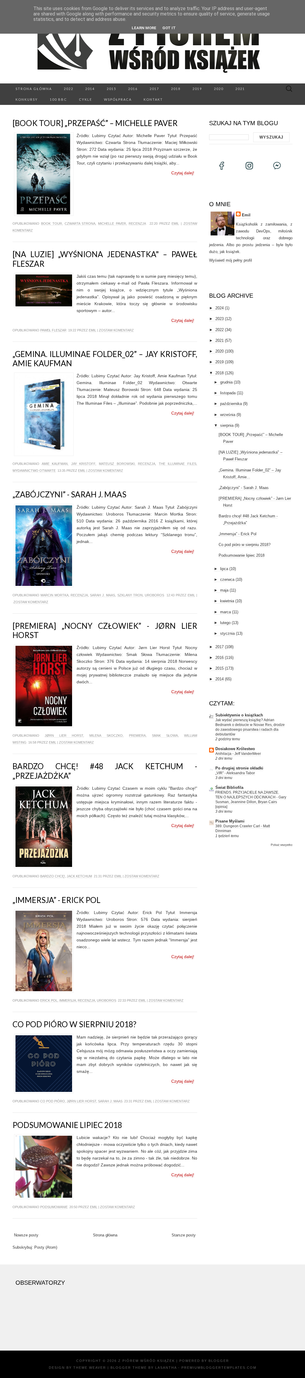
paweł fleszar (53, 330)
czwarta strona (80, 223)
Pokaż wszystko (281, 844)
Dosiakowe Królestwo (235, 749)
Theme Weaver (89, 1367)
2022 (68, 89)
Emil (175, 223)
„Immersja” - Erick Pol (56, 900)
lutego (225, 622)
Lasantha (166, 1367)
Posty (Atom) (45, 1247)
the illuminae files (177, 463)
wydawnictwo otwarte (34, 470)
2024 (219, 308)
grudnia (226, 382)
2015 (111, 89)
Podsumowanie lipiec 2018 (67, 1125)
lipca (224, 569)
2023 (219, 318)
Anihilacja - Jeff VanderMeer (238, 754)
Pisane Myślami (230, 821)
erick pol (48, 1000)
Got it (169, 28)
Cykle (85, 99)
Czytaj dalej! (182, 172)
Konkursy (26, 99)
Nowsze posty (26, 1235)
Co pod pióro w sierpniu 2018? (74, 1024)
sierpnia (227, 425)
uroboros (154, 595)
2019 (197, 89)
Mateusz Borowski (117, 463)
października (231, 403)
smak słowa (165, 735)
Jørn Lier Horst (64, 735)
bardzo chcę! (52, 876)
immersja (67, 1000)
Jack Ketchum (79, 876)
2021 (240, 89)
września (227, 414)
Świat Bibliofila (229, 787)
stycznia (227, 633)
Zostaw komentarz (116, 330)
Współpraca (118, 99)
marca (225, 612)
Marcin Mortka (55, 595)
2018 (175, 89)
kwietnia (227, 601)
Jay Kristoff (83, 463)
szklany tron (130, 595)
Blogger (218, 1361)
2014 (90, 89)
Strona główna (33, 89)
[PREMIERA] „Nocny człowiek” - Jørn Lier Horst (105, 630)
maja (224, 590)
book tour (51, 223)
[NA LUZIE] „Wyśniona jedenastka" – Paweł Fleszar (105, 258)
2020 (218, 89)
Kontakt (153, 99)
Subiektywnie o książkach (239, 715)
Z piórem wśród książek (146, 1361)
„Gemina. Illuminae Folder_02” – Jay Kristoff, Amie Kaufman (105, 358)
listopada (228, 393)
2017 (154, 89)
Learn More (144, 28)
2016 (133, 89)
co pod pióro (52, 1101)
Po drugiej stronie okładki (239, 768)
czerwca (227, 579)
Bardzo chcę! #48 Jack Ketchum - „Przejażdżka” (105, 770)
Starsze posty (184, 1235)
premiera (137, 735)
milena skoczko (105, 735)
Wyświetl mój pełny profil (230, 260)
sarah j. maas (102, 595)
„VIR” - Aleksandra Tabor (235, 773)
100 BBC (58, 99)
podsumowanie (54, 1207)
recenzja (137, 223)
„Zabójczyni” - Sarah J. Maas (69, 494)
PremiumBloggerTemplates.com (218, 1367)
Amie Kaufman (55, 463)
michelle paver (112, 223)
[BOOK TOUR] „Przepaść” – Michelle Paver (95, 123)
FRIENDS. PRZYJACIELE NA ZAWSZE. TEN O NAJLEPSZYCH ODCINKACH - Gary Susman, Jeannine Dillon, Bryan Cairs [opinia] (250, 799)
